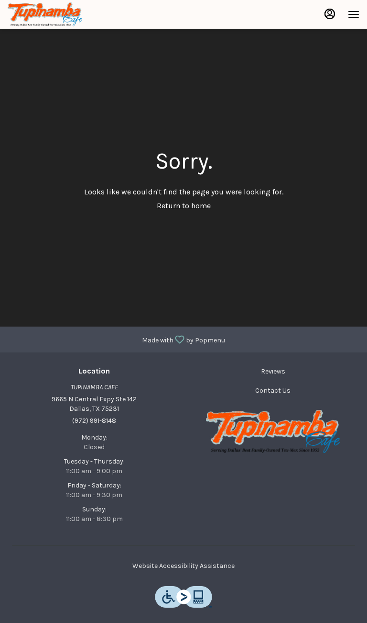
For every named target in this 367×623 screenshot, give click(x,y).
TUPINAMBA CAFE (273, 431)
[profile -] (329, 14)
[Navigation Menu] (353, 14)
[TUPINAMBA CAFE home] (51, 14)
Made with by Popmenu (116, 339)
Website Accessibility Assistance (183, 566)
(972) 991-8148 (94, 421)
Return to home (184, 205)
